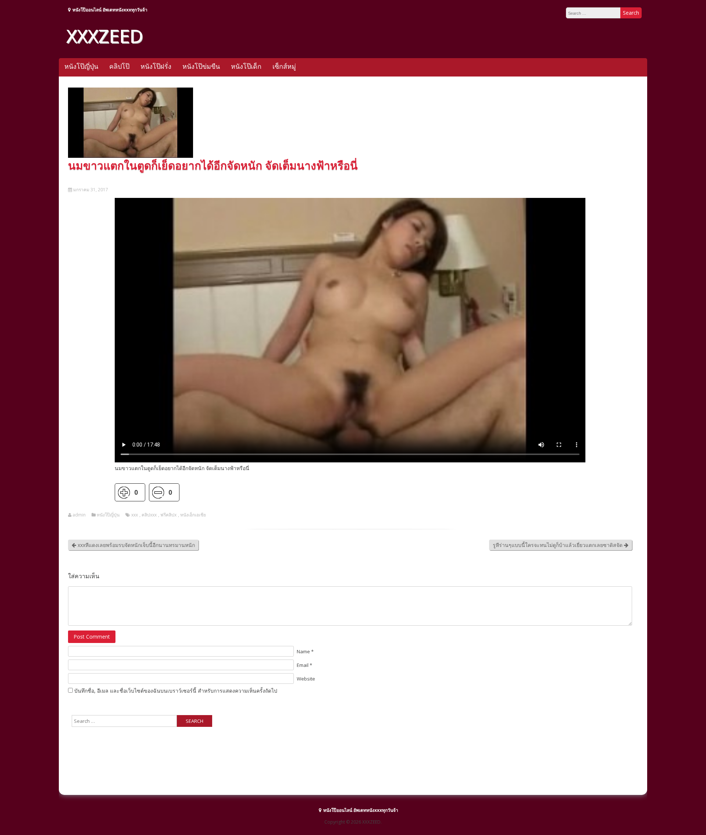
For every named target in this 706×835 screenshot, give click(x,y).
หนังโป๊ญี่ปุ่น (81, 66)
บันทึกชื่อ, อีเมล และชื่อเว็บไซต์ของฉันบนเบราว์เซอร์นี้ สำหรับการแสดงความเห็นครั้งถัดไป (175, 690)
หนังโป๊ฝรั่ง (155, 66)
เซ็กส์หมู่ (284, 66)
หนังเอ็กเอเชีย (193, 515)
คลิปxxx (149, 515)
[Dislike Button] (158, 492)
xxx (134, 515)
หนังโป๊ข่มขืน (201, 66)
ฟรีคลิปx (168, 515)
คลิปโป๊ (119, 66)
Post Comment (92, 636)
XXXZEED (104, 35)
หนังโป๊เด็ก (246, 66)
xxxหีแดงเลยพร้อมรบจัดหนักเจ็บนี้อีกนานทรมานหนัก (135, 544)
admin (79, 515)
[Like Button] (124, 492)
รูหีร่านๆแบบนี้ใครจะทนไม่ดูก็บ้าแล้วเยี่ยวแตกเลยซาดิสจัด (558, 544)
